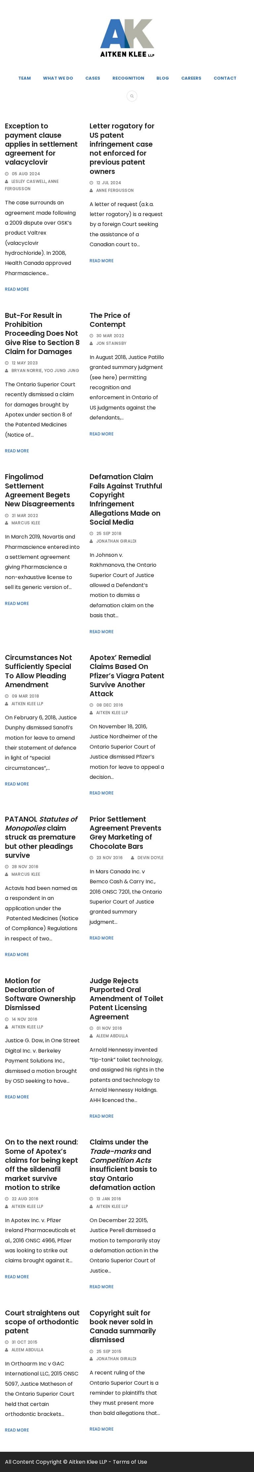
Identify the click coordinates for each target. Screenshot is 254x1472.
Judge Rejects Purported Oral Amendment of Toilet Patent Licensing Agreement (126, 999)
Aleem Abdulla (112, 1036)
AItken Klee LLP (27, 703)
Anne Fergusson (115, 190)
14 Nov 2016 (25, 1019)
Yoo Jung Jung (61, 370)
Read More (17, 289)
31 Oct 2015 (25, 1342)
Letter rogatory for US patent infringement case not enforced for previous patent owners (122, 148)
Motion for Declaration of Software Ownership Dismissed (40, 994)
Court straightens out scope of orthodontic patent (42, 1322)
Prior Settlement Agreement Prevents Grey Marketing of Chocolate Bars (125, 832)
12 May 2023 (25, 363)
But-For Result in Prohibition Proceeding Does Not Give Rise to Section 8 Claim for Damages (42, 333)
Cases (92, 78)
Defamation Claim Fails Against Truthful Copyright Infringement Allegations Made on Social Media (126, 499)
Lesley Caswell (29, 181)
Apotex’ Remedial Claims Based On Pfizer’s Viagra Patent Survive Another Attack (127, 676)
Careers (191, 78)
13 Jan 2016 (109, 1199)
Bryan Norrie (27, 370)
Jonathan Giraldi (116, 541)
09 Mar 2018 (25, 696)
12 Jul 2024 (109, 182)
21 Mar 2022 (25, 515)
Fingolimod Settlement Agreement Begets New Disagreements (40, 490)
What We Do (58, 78)
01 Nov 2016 (109, 1028)
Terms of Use (130, 1462)
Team (24, 78)
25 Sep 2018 (109, 533)
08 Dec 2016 (110, 705)
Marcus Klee (26, 523)
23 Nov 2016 (110, 857)
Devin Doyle (151, 857)
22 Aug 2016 (25, 1199)
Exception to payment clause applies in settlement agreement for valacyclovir (41, 144)
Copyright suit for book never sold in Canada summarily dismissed (123, 1326)
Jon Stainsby (111, 343)
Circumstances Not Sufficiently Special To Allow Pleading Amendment (38, 671)
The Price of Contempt (110, 320)
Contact (225, 78)
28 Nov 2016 (25, 866)
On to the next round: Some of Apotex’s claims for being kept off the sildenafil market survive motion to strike (41, 1164)
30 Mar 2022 (110, 335)
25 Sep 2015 (109, 1351)
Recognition (128, 78)
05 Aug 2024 (26, 174)
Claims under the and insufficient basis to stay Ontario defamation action (123, 1164)
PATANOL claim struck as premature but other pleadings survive (41, 837)
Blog (162, 78)
